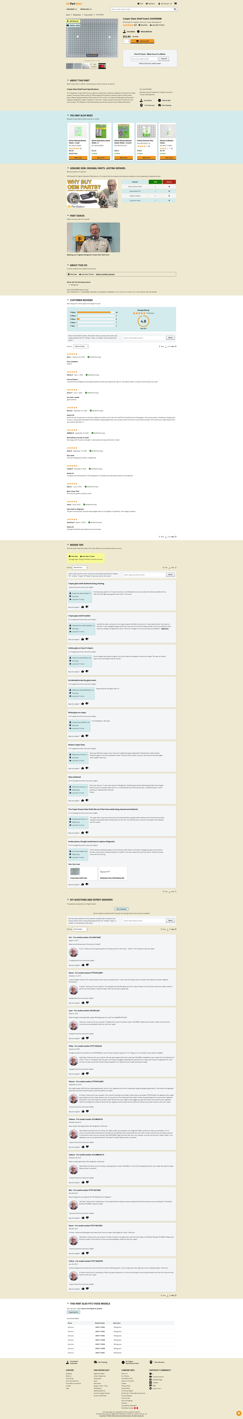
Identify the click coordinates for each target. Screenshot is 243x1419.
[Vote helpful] (82, 606)
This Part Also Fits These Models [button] (90, 1303)
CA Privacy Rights (127, 1391)
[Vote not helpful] (87, 606)
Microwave (97, 1383)
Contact (68, 1386)
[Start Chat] (238, 1413)
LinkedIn (155, 1383)
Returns (68, 1376)
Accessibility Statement (129, 1405)
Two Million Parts (127, 1378)
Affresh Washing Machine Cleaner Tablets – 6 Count (123, 141)
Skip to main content (121, 64)
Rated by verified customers (105, 274)
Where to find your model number (150, 63)
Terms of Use (126, 1398)
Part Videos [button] (77, 215)
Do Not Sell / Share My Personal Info (133, 1393)
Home (68, 15)
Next (172, 346)
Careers (124, 1383)
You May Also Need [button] (81, 115)
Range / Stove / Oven (101, 1386)
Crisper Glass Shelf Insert (78, 878)
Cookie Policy (126, 1388)
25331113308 (100, 1340)
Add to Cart (144, 41)
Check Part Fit (73, 1312)
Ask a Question (122, 909)
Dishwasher (97, 1378)
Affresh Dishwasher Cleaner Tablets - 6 (101, 141)
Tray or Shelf (88, 15)
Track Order (69, 1378)
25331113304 (100, 1336)
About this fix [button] (78, 265)
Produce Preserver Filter (145, 140)
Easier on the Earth (128, 1381)
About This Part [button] (80, 80)
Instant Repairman (100, 1376)
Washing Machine (99, 1391)
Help (67, 1388)
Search (170, 337)
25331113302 (100, 1331)
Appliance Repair (99, 1373)
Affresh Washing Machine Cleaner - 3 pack (77, 141)
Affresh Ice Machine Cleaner (166, 141)
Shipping (69, 1373)
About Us (124, 1373)
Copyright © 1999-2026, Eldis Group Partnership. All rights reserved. (121, 1416)
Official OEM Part (146, 31)
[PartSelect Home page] (74, 3)
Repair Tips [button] (76, 545)
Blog (154, 1385)
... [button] (164, 629)
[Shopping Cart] (175, 3)
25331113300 (100, 1327)
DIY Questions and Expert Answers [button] (91, 899)
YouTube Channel (158, 1377)
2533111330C (100, 1353)
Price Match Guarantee (73, 1383)
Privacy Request (127, 1396)
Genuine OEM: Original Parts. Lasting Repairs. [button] (98, 168)
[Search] (175, 9)
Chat (141, 4)
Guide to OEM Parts (100, 1396)
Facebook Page (157, 1380)
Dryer (95, 1381)
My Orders (151, 4)
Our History (125, 1376)
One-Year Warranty (72, 1381)
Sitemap (124, 1403)
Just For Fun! (157, 1388)
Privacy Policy (126, 1386)
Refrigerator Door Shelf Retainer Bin (112, 878)
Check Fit (164, 58)
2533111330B (100, 1348)
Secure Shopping (127, 1401)
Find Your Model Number (102, 1393)
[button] (72, 9)
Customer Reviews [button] (81, 300)
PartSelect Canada (127, 1408)
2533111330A (100, 1344)
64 (94, 312)
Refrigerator (77, 15)
